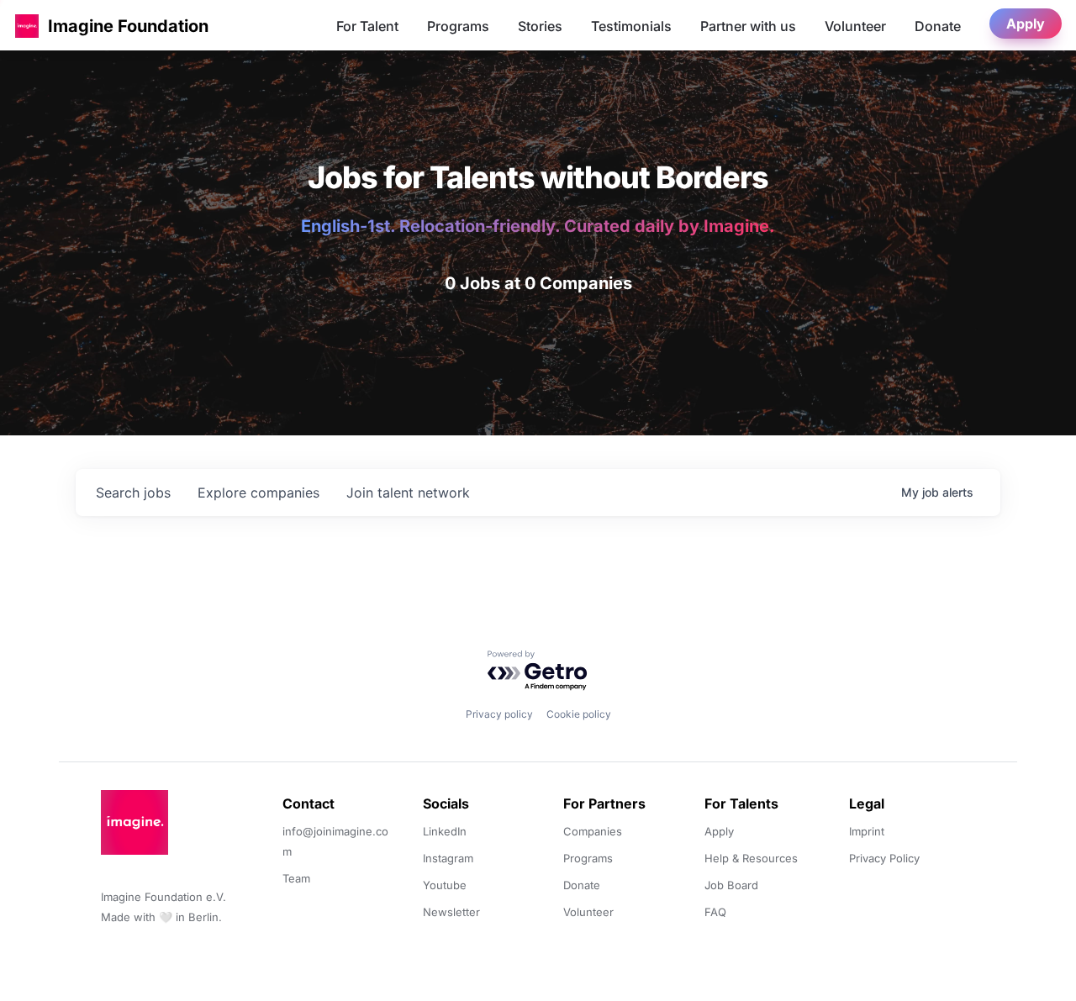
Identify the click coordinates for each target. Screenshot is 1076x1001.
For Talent (367, 26)
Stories (540, 26)
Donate (938, 26)
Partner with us (748, 26)
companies (258, 492)
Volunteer (855, 26)
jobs (133, 492)
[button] (27, 26)
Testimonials (631, 26)
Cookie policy (578, 714)
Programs (458, 26)
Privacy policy (499, 714)
